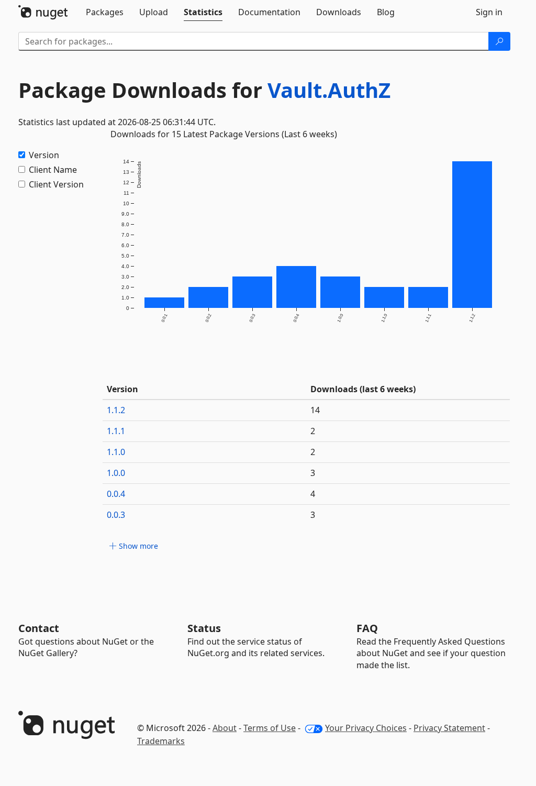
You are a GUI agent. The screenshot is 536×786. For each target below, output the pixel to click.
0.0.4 (116, 494)
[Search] (499, 41)
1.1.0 (116, 452)
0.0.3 (116, 515)
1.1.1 (116, 431)
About (225, 728)
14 (315, 410)
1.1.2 (116, 410)
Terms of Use (269, 728)
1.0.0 (116, 473)
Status (204, 628)
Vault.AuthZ (328, 89)
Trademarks (161, 741)
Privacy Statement (449, 728)
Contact (38, 628)
